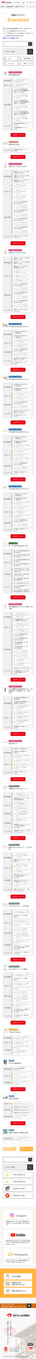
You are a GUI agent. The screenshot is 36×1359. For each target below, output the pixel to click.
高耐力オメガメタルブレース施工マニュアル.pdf (21, 889)
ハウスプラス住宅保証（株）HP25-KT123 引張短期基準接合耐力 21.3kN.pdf (21, 90)
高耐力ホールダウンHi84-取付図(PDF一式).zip (22, 258)
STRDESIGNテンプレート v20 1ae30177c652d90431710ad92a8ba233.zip (22, 570)
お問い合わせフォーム (19, 1291)
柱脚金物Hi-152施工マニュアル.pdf (21, 727)
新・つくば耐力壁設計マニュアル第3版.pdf (21, 586)
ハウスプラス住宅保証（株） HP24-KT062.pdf (21, 227)
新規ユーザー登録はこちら (11, 38)
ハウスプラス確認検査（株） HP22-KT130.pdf (21, 463)
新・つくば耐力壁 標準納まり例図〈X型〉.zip (22, 564)
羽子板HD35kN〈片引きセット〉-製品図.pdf (21, 498)
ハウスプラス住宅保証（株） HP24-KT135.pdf (21, 350)
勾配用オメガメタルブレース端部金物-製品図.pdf (21, 798)
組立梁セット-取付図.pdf (20, 748)
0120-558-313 (13, 1305)
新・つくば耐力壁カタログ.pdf (21, 583)
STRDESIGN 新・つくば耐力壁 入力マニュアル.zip (21, 575)
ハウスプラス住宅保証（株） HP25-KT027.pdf (21, 219)
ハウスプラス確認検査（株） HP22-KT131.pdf (21, 520)
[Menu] (34, 2)
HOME (2, 6)
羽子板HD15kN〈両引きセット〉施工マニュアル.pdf (22, 358)
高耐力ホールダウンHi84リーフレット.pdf (21, 310)
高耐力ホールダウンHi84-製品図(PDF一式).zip (22, 262)
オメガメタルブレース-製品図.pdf (20, 916)
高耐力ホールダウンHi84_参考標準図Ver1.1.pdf (21, 267)
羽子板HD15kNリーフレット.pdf (20, 363)
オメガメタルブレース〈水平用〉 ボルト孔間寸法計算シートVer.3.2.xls (21, 947)
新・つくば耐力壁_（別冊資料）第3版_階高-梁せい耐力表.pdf (22, 590)
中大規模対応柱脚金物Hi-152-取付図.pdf (22, 698)
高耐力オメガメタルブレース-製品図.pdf (22, 860)
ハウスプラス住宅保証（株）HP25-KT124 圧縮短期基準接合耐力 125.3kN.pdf (21, 102)
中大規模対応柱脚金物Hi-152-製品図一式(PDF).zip (22, 702)
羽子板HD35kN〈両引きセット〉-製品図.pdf (21, 442)
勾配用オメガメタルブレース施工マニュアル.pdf (21, 831)
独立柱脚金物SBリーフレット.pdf (21, 128)
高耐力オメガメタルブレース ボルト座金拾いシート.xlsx (22, 881)
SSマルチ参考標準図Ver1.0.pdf (19, 1069)
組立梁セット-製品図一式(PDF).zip (20, 752)
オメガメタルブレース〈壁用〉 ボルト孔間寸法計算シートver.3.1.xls (22, 1010)
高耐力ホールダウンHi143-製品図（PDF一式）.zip (21, 176)
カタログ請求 (18, 1276)
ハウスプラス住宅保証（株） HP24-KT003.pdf (21, 301)
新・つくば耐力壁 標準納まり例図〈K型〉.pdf (22, 551)
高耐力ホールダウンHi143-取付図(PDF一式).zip (21, 172)
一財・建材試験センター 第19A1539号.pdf (21, 647)
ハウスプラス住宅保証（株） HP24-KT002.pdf (21, 293)
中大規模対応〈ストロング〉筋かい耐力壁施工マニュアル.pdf (21, 672)
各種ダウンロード (19, 6)
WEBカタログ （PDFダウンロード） (18, 1284)
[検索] (30, 44)
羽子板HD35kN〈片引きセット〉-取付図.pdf (21, 494)
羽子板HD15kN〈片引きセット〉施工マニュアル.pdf (22, 411)
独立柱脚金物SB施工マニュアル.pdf (21, 124)
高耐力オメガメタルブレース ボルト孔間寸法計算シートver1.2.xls (22, 876)
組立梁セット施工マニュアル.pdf (20, 772)
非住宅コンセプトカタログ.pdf (22, 668)
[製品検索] (23, 2)
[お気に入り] (27, 2)
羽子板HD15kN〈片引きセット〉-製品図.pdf (21, 389)
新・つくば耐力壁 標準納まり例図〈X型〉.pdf (22, 555)
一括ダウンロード (18, 135)
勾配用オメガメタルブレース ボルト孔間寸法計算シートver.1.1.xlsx (22, 826)
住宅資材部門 (9, 6)
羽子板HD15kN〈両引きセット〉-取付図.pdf (21, 332)
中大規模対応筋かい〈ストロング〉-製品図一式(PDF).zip (22, 619)
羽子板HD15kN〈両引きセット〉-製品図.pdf (21, 336)
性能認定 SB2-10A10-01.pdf (21, 1107)
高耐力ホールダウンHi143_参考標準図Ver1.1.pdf (21, 180)
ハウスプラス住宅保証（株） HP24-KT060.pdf (21, 202)
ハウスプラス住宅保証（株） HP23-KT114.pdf (21, 284)
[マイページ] (30, 2)
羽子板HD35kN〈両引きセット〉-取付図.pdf (21, 437)
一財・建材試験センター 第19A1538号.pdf (21, 643)
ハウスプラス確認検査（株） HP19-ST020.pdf (21, 639)
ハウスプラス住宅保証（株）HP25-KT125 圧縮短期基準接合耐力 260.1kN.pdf (21, 113)
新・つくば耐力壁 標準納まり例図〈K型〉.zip (22, 560)
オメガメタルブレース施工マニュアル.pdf (21, 953)
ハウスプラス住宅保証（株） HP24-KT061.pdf (21, 211)
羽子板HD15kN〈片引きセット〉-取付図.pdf (21, 385)
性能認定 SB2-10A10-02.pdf (21, 1110)
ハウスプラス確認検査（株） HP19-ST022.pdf (21, 634)
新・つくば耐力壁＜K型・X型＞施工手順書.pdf (21, 579)
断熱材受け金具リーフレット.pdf (20, 150)
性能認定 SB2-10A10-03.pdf (21, 1112)
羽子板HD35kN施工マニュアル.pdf (21, 472)
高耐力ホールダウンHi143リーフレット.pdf (22, 236)
